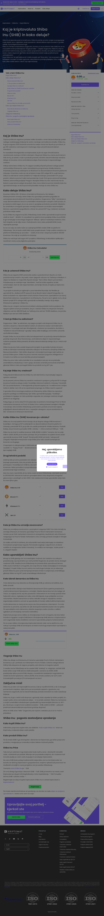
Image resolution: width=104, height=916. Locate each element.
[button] (52, 467)
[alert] (52, 458)
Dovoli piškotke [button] (52, 464)
